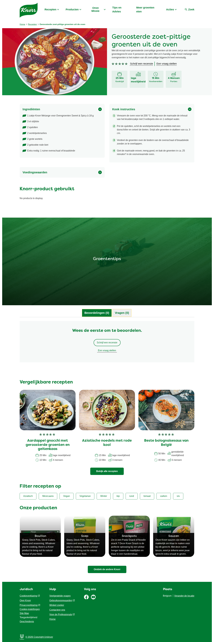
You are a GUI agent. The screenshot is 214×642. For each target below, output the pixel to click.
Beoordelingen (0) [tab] (96, 312)
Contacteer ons (57, 610)
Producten (72, 9)
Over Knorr (25, 600)
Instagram (93, 597)
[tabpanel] (107, 343)
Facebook (86, 597)
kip (118, 496)
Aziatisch (28, 496)
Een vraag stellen (107, 350)
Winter (103, 496)
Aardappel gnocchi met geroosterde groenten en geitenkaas (48, 445)
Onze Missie (95, 9)
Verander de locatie (184, 596)
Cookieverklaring (28, 596)
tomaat (147, 496)
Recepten (50, 9)
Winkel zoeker (56, 605)
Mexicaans (48, 496)
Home (52, 619)
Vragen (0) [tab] (122, 312)
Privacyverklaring (29, 605)
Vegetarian (85, 496)
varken (163, 496)
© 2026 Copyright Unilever (39, 637)
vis (178, 496)
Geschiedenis (27, 621)
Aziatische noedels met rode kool (107, 443)
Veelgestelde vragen (60, 596)
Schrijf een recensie (107, 342)
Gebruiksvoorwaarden (60, 600)
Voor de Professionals (60, 614)
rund (131, 496)
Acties (170, 9)
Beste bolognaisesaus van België (166, 443)
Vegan (66, 496)
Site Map (24, 613)
